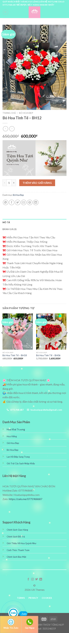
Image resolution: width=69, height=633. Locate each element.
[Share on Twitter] (17, 202)
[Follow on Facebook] (28, 579)
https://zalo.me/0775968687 (25, 499)
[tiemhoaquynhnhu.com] (34, 12)
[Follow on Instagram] (32, 579)
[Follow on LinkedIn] (40, 579)
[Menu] (5, 12)
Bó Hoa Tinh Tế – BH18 (15, 355)
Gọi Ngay (29, 627)
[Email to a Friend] (23, 202)
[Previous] (2, 339)
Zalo (24, 613)
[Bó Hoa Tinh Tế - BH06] (51, 331)
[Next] (66, 339)
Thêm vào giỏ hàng (37, 182)
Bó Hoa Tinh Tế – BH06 (48, 355)
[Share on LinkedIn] (36, 202)
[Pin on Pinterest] (29, 202)
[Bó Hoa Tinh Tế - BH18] (18, 331)
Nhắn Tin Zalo (11, 627)
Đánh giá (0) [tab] (9, 229)
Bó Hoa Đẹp (26, 113)
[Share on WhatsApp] (5, 202)
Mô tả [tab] (6, 222)
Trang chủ (9, 113)
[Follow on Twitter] (36, 579)
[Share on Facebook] (11, 202)
